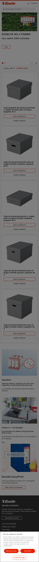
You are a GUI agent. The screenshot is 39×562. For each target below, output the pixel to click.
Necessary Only (11, 551)
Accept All (27, 551)
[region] (19, 547)
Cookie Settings (19, 557)
